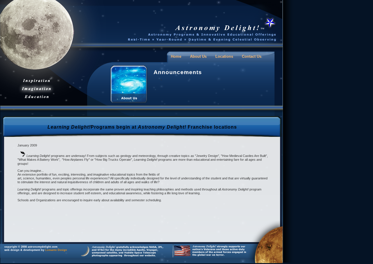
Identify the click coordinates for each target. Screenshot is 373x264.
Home (176, 56)
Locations (224, 56)
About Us (198, 56)
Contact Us (251, 56)
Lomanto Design (56, 250)
